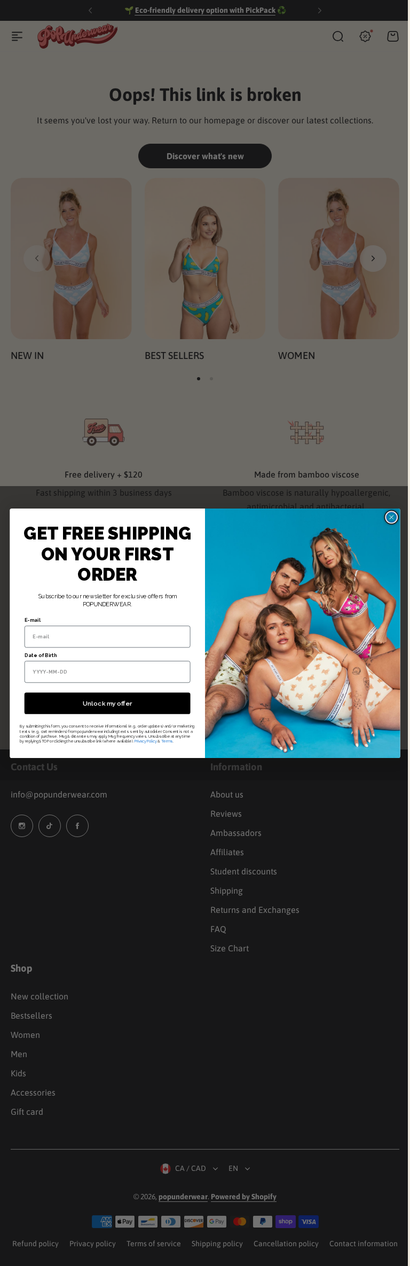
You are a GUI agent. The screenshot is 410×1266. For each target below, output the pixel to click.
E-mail (28, 619)
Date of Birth (36, 655)
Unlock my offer (103, 703)
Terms (163, 740)
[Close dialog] (387, 517)
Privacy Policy (142, 740)
